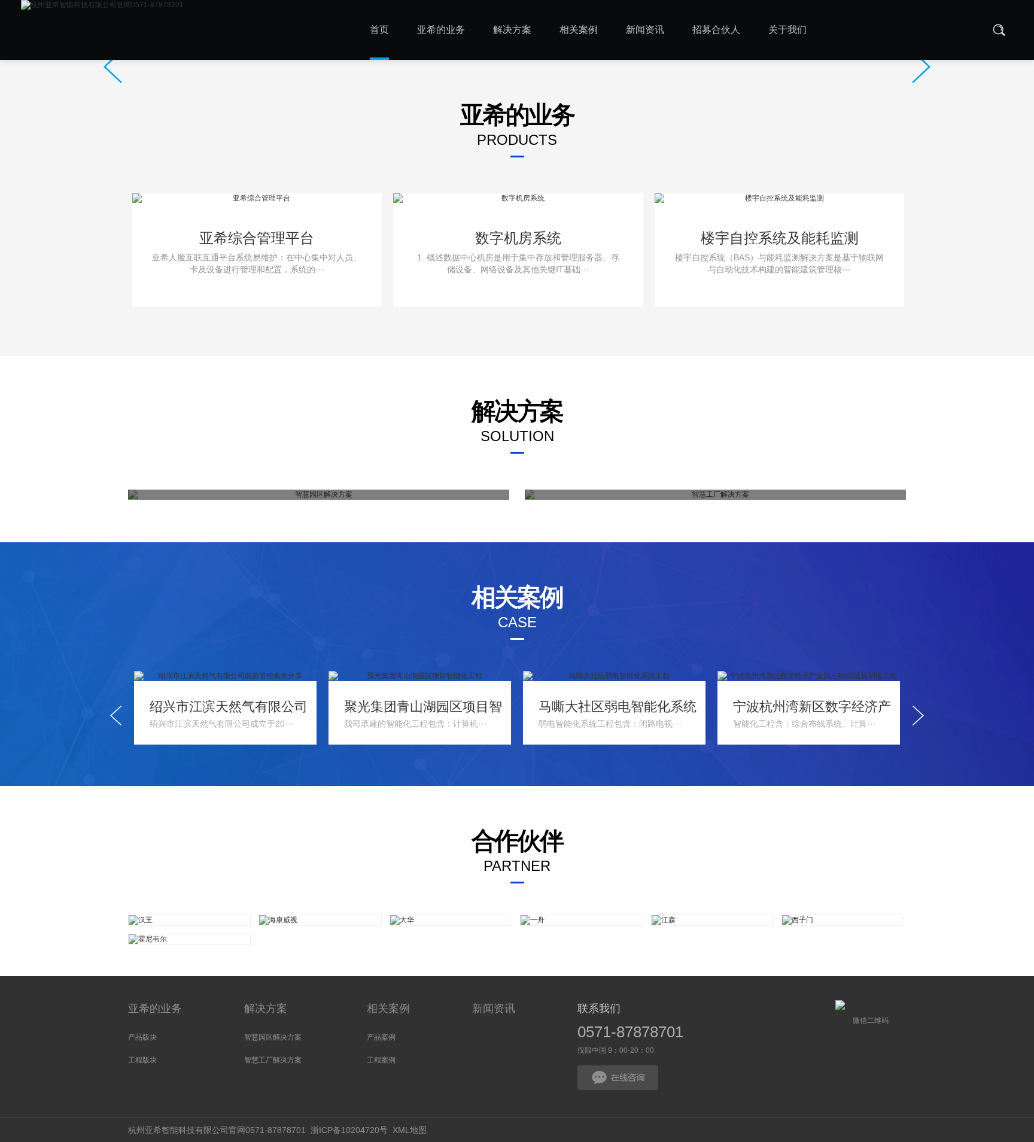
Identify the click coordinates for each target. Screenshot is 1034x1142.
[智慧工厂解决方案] (715, 495)
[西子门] (842, 920)
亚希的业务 (155, 1009)
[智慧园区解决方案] (318, 495)
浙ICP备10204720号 (349, 1130)
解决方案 (265, 1009)
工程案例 (381, 1060)
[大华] (451, 920)
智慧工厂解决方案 (273, 1060)
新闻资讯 (493, 1009)
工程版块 (142, 1060)
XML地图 (410, 1130)
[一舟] (581, 920)
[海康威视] (319, 920)
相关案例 (388, 1009)
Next (921, 66)
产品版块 (142, 1037)
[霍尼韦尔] (189, 939)
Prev (113, 66)
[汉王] (189, 920)
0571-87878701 (630, 1032)
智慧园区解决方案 (273, 1037)
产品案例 (381, 1037)
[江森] (712, 920)
